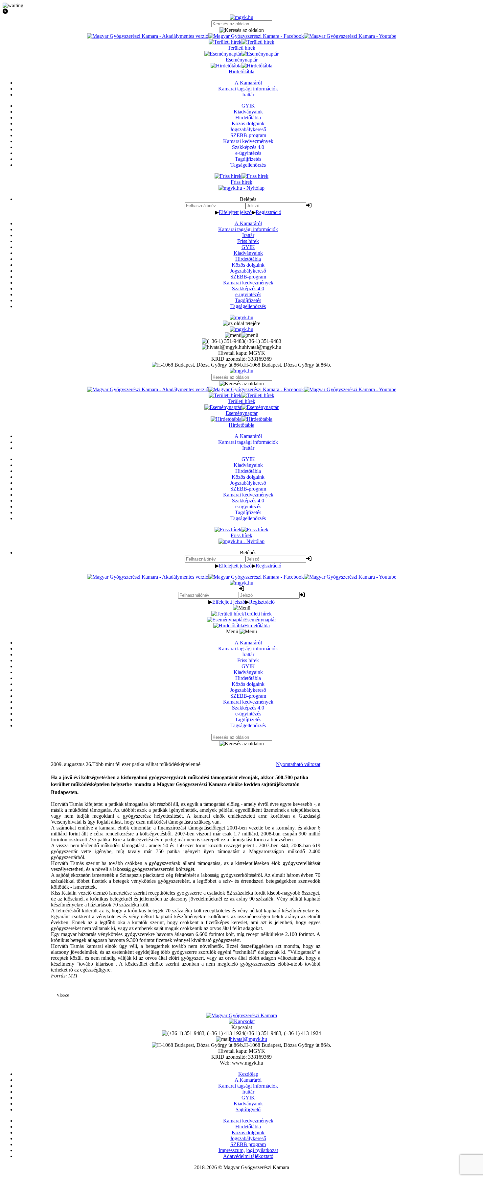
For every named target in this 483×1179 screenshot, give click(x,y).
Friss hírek (248, 241)
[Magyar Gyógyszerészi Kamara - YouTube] (350, 36)
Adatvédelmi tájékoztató (248, 1156)
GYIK (248, 247)
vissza (63, 995)
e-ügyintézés (248, 294)
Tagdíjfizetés (248, 300)
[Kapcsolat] (242, 1021)
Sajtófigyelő (248, 1109)
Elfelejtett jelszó (235, 212)
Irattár (248, 235)
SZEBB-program (248, 276)
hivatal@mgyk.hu (248, 1039)
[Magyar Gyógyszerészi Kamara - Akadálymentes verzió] (147, 36)
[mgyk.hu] (241, 17)
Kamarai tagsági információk (248, 229)
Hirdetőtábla (248, 259)
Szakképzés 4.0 (248, 288)
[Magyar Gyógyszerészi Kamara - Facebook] (256, 36)
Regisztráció (268, 212)
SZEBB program (248, 1144)
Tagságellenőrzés (248, 306)
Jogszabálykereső (248, 271)
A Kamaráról (248, 223)
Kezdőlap (248, 1074)
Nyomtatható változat (298, 764)
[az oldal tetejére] (241, 323)
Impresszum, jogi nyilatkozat (248, 1150)
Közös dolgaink (248, 265)
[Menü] (241, 335)
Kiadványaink (248, 253)
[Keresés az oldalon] (241, 30)
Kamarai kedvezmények (248, 282)
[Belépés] (308, 205)
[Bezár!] (241, 11)
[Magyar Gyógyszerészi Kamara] (241, 1015)
